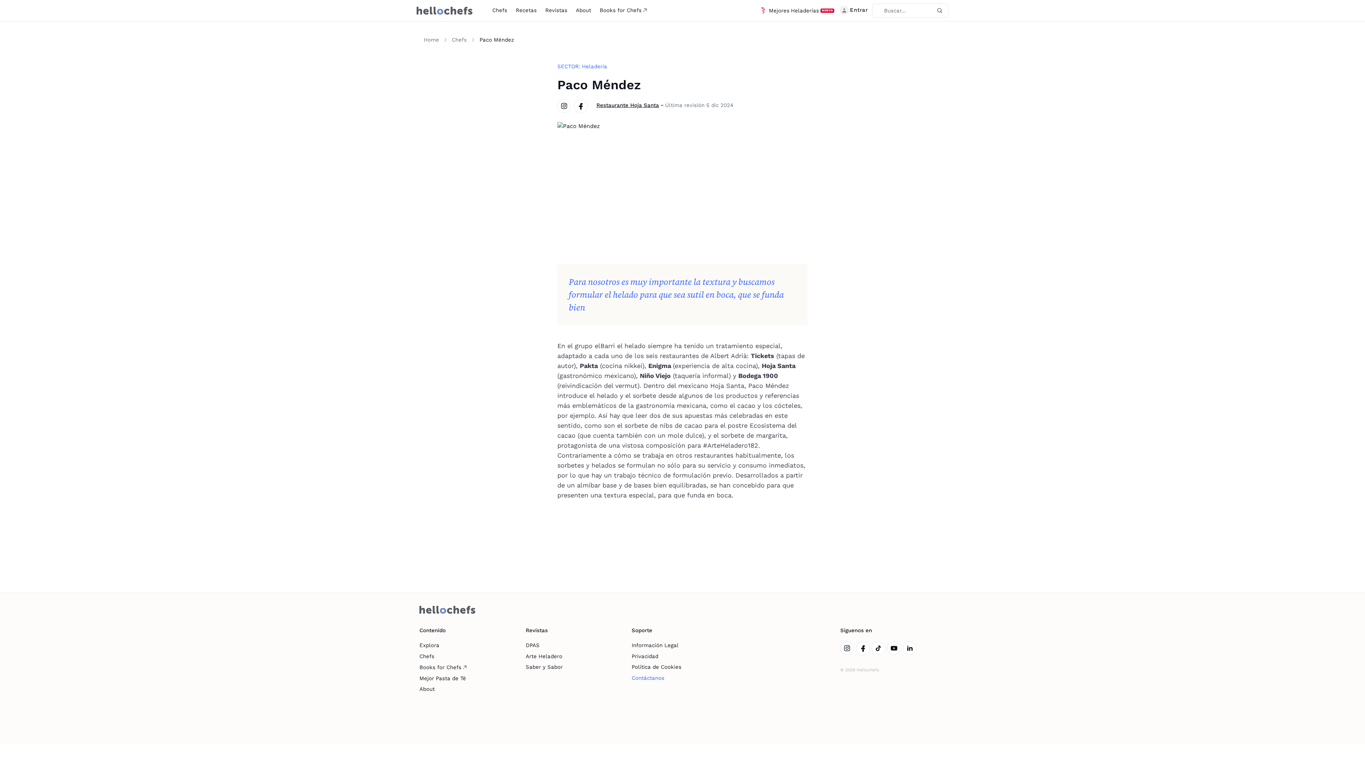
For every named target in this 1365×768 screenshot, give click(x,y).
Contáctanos (648, 678)
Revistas (556, 10)
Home (431, 40)
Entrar (859, 10)
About (583, 10)
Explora (429, 645)
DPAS (533, 645)
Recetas (526, 10)
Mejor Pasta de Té (442, 678)
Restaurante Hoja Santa (627, 105)
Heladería (594, 66)
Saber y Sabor (544, 667)
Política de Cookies (656, 667)
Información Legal (655, 645)
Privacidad (645, 656)
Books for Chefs (621, 10)
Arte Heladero (544, 656)
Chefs (499, 10)
